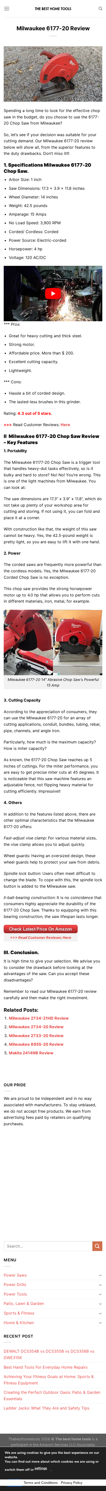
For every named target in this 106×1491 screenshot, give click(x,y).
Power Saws (15, 1275)
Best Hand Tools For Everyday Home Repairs (46, 1367)
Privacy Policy (71, 1483)
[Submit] (97, 1246)
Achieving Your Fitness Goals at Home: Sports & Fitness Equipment (49, 1379)
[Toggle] (100, 1275)
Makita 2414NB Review (31, 1052)
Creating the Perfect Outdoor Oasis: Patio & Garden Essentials (52, 1395)
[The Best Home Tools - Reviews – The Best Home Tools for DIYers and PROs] (53, 9)
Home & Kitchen (19, 1322)
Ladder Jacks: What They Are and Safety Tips (46, 1408)
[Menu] (7, 8)
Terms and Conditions (41, 1483)
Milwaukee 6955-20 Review (36, 1044)
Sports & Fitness (19, 1313)
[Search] (100, 8)
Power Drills (15, 1284)
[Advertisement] (53, 1182)
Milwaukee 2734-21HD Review (39, 1018)
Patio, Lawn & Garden (24, 1303)
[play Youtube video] (53, 293)
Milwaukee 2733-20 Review (36, 1035)
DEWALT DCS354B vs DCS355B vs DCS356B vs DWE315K (49, 1354)
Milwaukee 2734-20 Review (36, 1026)
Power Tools (15, 1294)
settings (41, 1468)
